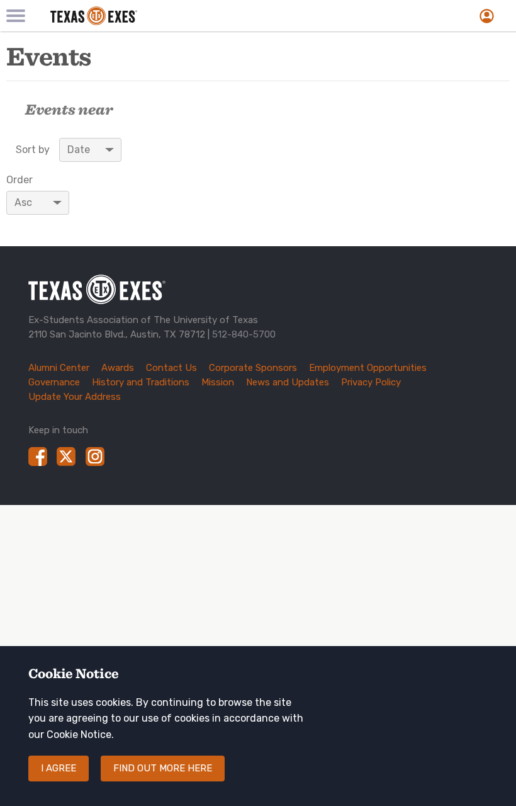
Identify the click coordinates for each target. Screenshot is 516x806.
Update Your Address (74, 396)
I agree (58, 768)
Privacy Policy (371, 382)
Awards (117, 367)
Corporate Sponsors (253, 367)
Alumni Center (58, 367)
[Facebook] (37, 456)
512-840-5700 (244, 334)
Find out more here (162, 768)
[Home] (176, 15)
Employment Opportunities (368, 367)
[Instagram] (95, 456)
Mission (217, 382)
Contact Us (171, 367)
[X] (66, 456)
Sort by (33, 150)
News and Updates (287, 382)
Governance (54, 382)
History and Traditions (140, 382)
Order (19, 180)
